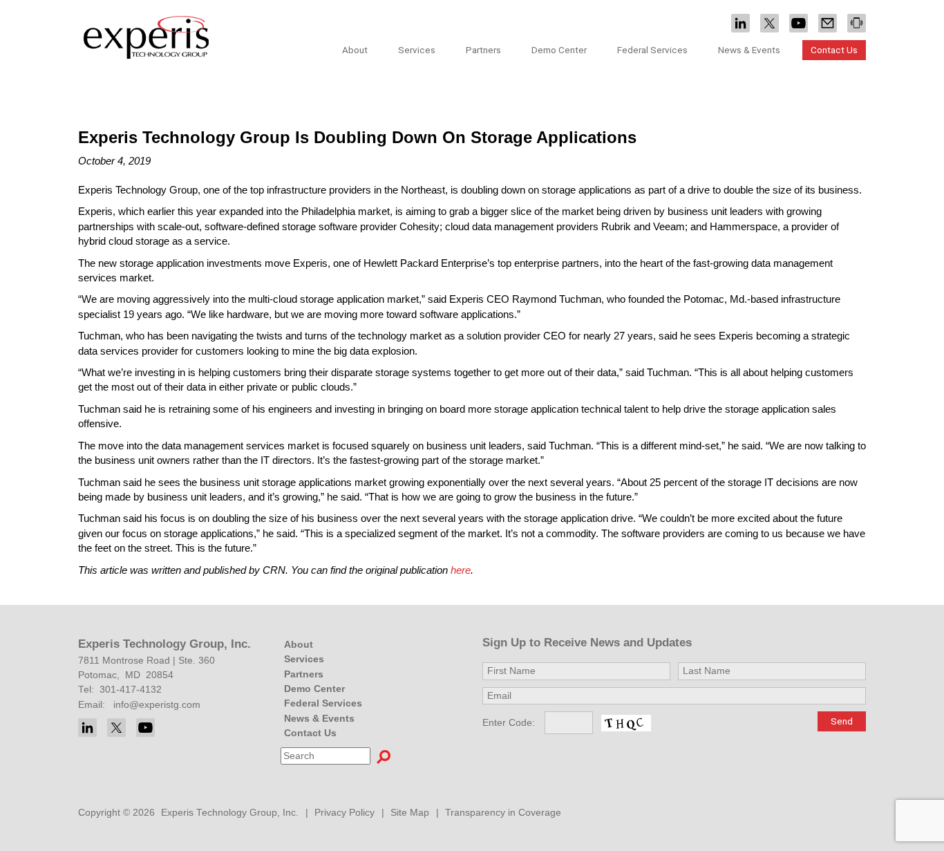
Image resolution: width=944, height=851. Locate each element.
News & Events (319, 718)
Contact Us (834, 49)
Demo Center (559, 49)
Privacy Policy (344, 812)
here (461, 570)
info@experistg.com (156, 705)
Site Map (409, 812)
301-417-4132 (131, 689)
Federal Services (652, 49)
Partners (483, 49)
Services (304, 659)
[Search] (383, 756)
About (298, 644)
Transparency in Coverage (503, 812)
